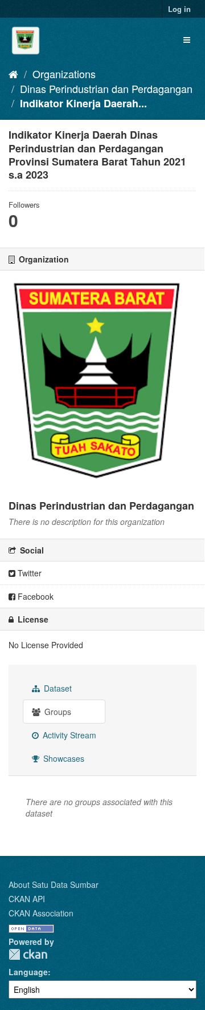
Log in (179, 8)
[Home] (13, 73)
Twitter (28, 573)
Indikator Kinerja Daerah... (83, 103)
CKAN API (27, 898)
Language (28, 971)
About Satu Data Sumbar (54, 884)
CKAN (28, 954)
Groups (56, 711)
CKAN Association (41, 913)
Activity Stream (68, 735)
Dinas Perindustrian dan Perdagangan (106, 88)
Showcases (62, 758)
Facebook (34, 596)
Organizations (64, 73)
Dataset (57, 688)
